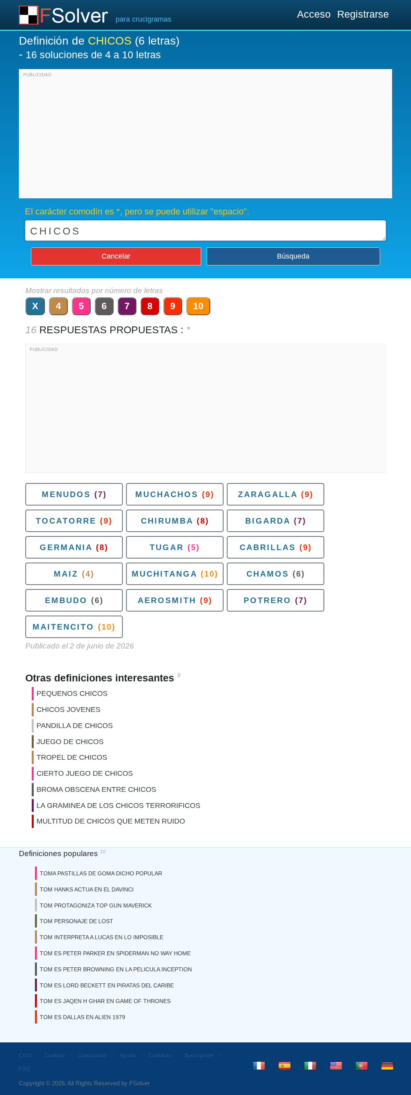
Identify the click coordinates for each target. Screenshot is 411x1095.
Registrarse (363, 14)
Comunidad (92, 1055)
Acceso (314, 14)
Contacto (160, 1055)
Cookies (54, 1055)
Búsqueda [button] (293, 256)
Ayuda (128, 1055)
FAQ (24, 1068)
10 (198, 306)
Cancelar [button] (116, 256)
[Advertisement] (205, 136)
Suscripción (199, 1055)
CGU (25, 1055)
